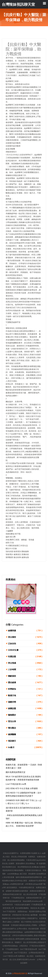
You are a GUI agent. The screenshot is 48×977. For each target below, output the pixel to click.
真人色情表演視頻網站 (16, 860)
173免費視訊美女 (18, 898)
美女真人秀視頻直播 (19, 857)
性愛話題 (25, 656)
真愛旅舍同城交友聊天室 (12, 894)
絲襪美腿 (25, 630)
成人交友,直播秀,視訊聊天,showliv (22, 959)
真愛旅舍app (22, 911)
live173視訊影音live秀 (16, 784)
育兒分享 (25, 721)
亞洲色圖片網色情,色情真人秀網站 (24, 925)
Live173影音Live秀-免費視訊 (14, 956)
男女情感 (25, 663)
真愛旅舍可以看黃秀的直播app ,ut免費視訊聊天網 (24, 882)
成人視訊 (30, 956)
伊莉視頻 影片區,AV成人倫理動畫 (25, 915)
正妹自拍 (25, 643)
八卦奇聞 (25, 669)
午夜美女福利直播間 (22, 905)
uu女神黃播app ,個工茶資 (17, 874)
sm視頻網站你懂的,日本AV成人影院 (24, 879)
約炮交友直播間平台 (11, 853)
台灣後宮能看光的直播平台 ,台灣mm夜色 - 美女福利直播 (24, 927)
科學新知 (25, 689)
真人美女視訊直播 (30, 894)
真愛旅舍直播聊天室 (37, 891)
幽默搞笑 (25, 676)
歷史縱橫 (25, 682)
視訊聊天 (25, 741)
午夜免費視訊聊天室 (27, 887)
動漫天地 (25, 695)
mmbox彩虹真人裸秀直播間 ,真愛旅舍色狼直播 (21, 939)
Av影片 (25, 747)
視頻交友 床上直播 (37, 908)
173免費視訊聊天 (12, 949)
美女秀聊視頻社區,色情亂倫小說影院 (31, 867)
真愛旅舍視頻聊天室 (34, 898)
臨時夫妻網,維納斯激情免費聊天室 (29, 877)
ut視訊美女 (23, 946)
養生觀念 (25, 728)
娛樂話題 (25, 708)
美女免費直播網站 (22, 908)
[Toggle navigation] (44, 3)
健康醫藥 (25, 734)
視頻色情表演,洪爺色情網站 (13, 870)
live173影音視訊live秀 (28, 949)
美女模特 (25, 637)
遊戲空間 (25, 702)
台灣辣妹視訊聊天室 (36, 953)
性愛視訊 (32, 857)
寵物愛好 (25, 715)
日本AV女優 (25, 650)
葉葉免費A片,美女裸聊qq (25, 863)
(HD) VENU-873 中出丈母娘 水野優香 (22, 788)
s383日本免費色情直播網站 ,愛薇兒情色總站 (29, 935)
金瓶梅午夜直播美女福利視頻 (17, 891)
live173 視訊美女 (9, 911)
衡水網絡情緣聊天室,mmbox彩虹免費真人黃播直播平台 (24, 916)
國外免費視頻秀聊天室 (15, 772)
